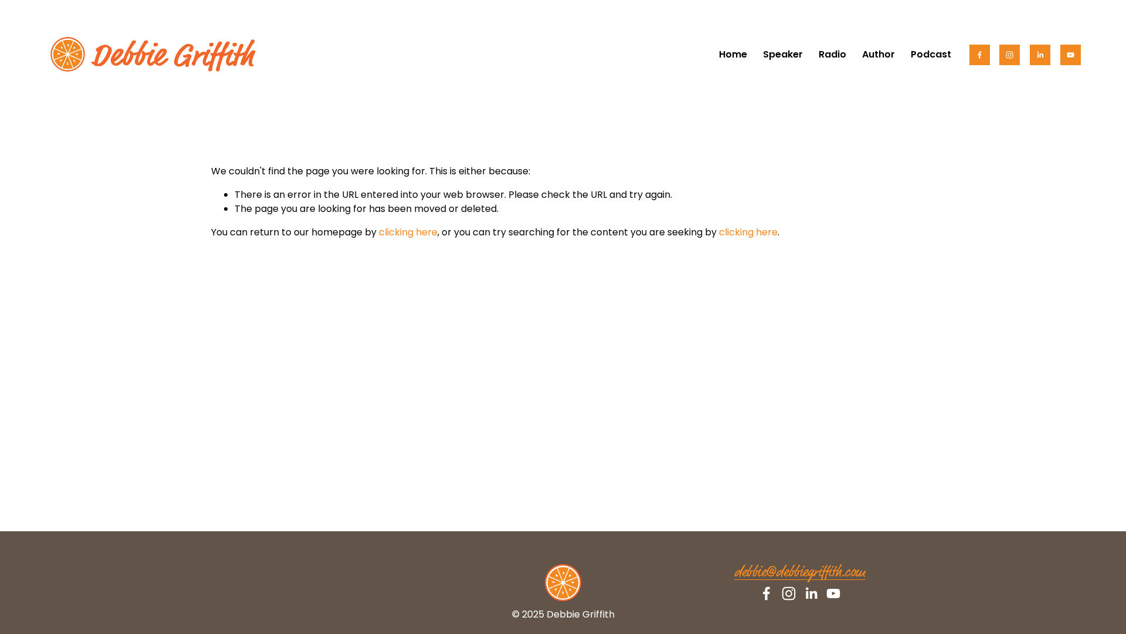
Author (878, 54)
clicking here (408, 232)
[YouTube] (1070, 55)
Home (733, 54)
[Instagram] (1009, 55)
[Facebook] (979, 55)
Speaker (783, 54)
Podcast (931, 54)
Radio (832, 54)
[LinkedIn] (1040, 55)
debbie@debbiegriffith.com (800, 572)
